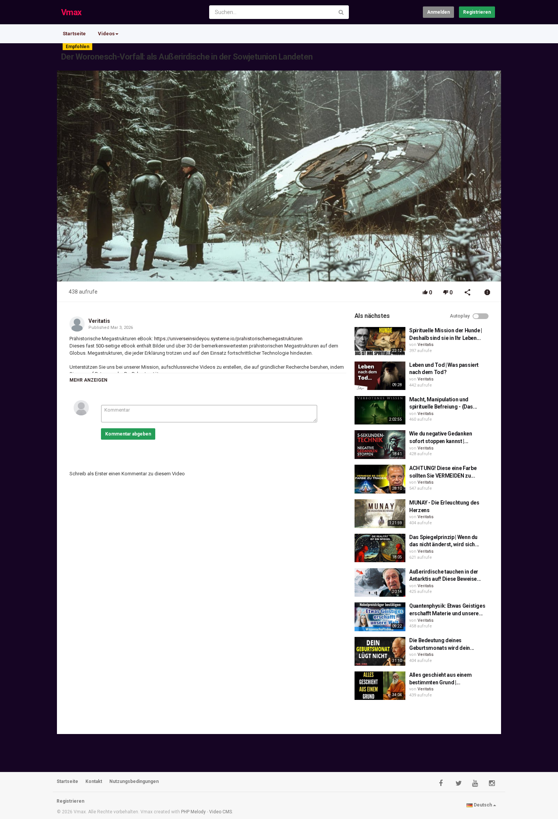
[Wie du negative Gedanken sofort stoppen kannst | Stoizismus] (380, 444)
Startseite (74, 33)
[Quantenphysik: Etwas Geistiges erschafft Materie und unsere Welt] (380, 616)
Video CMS (220, 811)
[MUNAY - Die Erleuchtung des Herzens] (380, 513)
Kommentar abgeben (128, 434)
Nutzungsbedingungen (134, 781)
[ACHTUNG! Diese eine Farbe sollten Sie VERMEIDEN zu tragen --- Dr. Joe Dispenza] (380, 479)
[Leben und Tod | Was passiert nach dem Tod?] (380, 376)
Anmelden (438, 12)
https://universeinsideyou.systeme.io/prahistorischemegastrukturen (228, 338)
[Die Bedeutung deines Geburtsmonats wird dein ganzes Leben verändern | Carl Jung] (380, 651)
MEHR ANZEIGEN (88, 380)
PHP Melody (193, 811)
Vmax (71, 12)
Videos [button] (106, 33)
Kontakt (93, 781)
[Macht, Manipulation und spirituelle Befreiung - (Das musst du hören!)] (380, 410)
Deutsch (483, 805)
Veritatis (99, 321)
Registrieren (477, 12)
